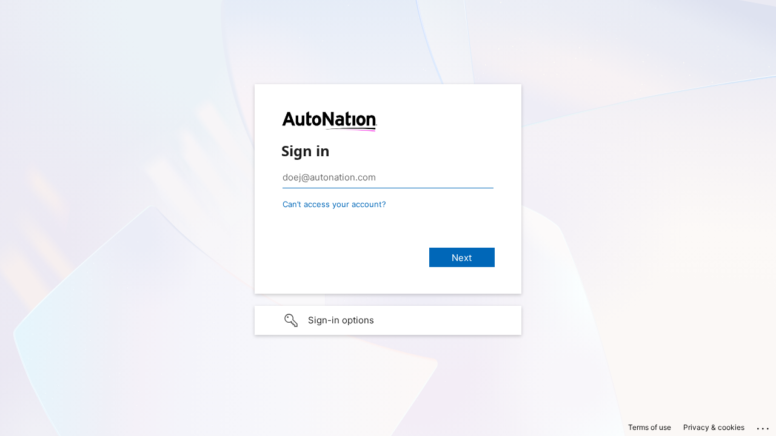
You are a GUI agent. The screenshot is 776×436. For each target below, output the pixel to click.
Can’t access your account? (334, 204)
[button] (388, 320)
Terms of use (649, 427)
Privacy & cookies (713, 427)
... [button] (764, 426)
